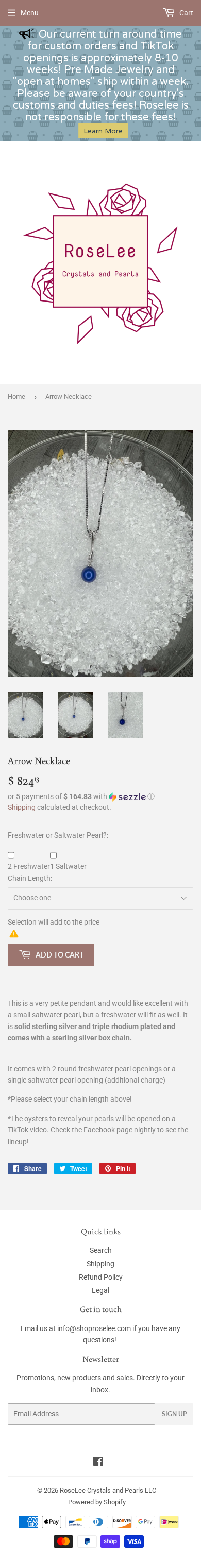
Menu (30, 13)
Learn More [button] (103, 131)
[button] (100, 797)
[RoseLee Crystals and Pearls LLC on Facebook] (98, 1463)
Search (101, 1250)
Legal (100, 1290)
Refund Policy (101, 1277)
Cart (185, 13)
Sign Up (174, 1414)
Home (16, 396)
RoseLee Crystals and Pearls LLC (108, 1490)
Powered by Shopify (97, 1502)
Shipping (22, 807)
